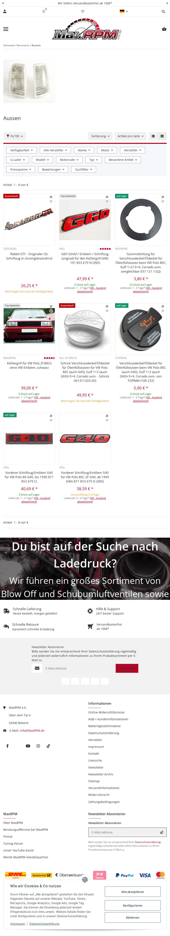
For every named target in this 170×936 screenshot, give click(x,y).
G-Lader (15, 160)
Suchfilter (82, 169)
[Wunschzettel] (82, 11)
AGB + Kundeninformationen (108, 719)
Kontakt (93, 753)
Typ (91, 160)
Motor (105, 150)
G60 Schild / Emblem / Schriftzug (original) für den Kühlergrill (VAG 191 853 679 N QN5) (84, 258)
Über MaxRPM (13, 823)
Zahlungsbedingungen (104, 802)
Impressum (17, 923)
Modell (40, 160)
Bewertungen (51, 169)
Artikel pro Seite (129, 136)
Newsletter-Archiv (100, 774)
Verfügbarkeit (19, 150)
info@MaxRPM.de (32, 730)
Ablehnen (133, 917)
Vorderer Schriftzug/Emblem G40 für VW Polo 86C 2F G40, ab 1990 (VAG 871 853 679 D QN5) (85, 476)
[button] (3, 3)
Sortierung (98, 136)
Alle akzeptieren (132, 892)
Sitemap (94, 781)
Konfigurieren (132, 905)
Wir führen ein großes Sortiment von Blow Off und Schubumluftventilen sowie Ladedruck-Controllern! (85, 594)
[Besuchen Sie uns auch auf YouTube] (85, 681)
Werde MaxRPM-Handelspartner (25, 857)
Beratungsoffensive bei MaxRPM (25, 830)
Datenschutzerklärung (44, 923)
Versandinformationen (104, 788)
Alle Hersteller (53, 150)
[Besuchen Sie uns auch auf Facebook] (65, 681)
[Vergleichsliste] (43, 11)
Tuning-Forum (13, 843)
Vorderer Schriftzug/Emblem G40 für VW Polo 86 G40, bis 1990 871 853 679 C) (29, 476)
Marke (82, 150)
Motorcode (67, 160)
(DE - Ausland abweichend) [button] (91, 289)
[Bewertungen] (105, 249)
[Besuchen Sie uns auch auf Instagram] (95, 681)
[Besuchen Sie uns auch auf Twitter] (75, 681)
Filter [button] (14, 136)
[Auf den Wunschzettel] (51, 201)
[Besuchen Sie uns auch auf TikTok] (105, 681)
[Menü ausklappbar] (5, 29)
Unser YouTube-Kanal (18, 850)
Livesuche (95, 760)
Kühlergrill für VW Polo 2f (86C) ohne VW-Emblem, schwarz (29, 365)
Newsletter (95, 767)
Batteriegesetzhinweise (104, 726)
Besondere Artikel (121, 160)
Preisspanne (19, 169)
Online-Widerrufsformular (106, 712)
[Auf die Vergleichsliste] (51, 197)
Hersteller (131, 150)
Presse (7, 836)
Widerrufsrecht (98, 795)
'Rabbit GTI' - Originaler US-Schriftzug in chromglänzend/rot (29, 256)
